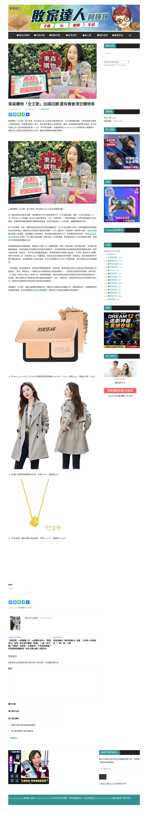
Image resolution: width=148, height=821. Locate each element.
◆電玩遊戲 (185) (114, 277)
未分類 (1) (112, 254)
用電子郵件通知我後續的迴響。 (24, 725)
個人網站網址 (13, 718)
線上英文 (107, 362)
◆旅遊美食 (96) (114, 290)
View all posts (46, 618)
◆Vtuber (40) (113, 270)
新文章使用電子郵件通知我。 (23, 731)
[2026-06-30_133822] (28, 783)
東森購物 (21, 608)
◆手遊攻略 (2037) (115, 267)
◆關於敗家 (102, 35)
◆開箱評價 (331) (114, 273)
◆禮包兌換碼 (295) (115, 264)
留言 (10, 668)
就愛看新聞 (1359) (115, 257)
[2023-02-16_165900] (122, 169)
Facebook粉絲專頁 (114, 230)
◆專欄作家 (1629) (115, 261)
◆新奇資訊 (71, 35)
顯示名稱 (12, 704)
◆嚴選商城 (117, 35)
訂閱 (103, 777)
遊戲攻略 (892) (114, 299)
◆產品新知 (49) (114, 286)
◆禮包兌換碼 (23, 35)
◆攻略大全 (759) (115, 296)
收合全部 (116, 251)
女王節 (28, 608)
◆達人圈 (86, 35)
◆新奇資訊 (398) (115, 283)
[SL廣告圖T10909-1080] (122, 222)
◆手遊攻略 (39, 35)
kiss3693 (30, 109)
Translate (122, 65)
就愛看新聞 (44, 109)
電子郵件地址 (13, 711)
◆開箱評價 (54, 35)
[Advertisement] (52, 561)
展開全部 (107, 251)
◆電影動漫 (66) (114, 293)
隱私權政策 (117, 798)
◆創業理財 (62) (114, 280)
